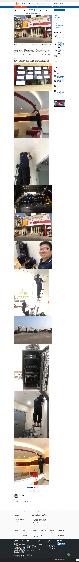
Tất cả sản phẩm (49, 0)
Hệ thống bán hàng (58, 13)
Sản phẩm (43, 6)
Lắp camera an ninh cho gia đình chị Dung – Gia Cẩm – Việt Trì (39, 517)
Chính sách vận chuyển (61, 533)
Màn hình (42, 532)
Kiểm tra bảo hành (62, 0)
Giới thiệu (32, 6)
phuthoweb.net (17, 530)
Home (28, 6)
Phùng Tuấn (38, 13)
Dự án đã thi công (31, 9)
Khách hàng (35, 9)
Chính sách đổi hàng (61, 532)
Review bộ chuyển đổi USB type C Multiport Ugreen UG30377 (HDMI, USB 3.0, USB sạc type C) (21, 522)
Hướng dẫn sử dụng (26, 535)
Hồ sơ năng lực (52, 514)
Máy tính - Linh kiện (58, 29)
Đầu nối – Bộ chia (34, 534)
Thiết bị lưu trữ (57, 23)
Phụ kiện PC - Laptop (58, 19)
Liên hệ (56, 6)
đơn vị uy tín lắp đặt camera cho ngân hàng (40, 490)
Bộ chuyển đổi (34, 530)
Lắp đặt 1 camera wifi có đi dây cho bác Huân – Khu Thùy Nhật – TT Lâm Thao (60, 86)
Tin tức (52, 6)
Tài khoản (40, 549)
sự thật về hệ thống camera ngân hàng (41, 491)
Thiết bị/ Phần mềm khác (59, 25)
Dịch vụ (47, 6)
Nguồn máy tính (43, 533)
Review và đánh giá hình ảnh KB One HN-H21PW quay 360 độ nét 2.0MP (22, 515)
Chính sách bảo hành (61, 530)
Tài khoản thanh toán (56, 0)
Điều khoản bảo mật (61, 535)
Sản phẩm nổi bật (57, 15)
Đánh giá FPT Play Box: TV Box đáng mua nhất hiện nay (21, 517)
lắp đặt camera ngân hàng (32, 491)
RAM (41, 535)
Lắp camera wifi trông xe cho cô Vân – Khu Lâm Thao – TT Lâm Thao (60, 82)
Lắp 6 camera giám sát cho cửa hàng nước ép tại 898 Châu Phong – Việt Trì (60, 77)
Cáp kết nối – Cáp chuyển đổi (34, 533)
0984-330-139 (17, 0)
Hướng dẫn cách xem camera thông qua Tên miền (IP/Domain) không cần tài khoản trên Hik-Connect (38, 520)
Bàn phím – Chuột (43, 530)
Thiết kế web (16, 560)
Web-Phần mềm (37, 6)
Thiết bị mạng (57, 27)
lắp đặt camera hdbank (26, 491)
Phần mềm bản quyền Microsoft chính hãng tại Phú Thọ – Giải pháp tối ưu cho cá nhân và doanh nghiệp (61, 72)
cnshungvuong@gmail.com (24, 0)
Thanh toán (40, 546)
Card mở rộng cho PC (58, 17)
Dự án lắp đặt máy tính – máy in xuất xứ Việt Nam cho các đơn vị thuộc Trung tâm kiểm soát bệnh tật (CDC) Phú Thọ (42, 501)
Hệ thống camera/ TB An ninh (58, 21)
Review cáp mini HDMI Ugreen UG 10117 (20, 519)
